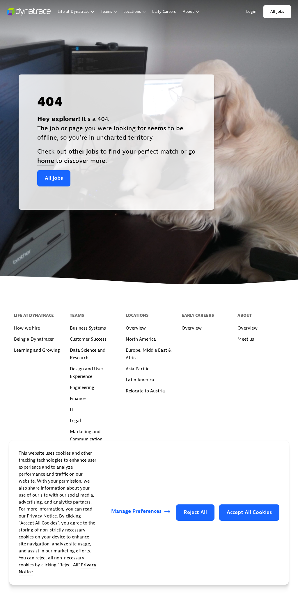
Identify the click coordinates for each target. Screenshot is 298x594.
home (45, 161)
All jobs (54, 178)
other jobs (83, 151)
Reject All (195, 512)
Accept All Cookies (249, 512)
